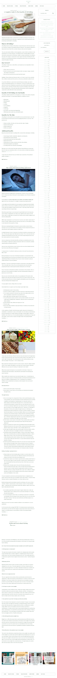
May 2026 (46, 65)
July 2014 (46, 326)
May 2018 (46, 241)
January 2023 (46, 138)
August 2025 (46, 81)
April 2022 (46, 155)
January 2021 (46, 182)
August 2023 (46, 125)
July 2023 (46, 127)
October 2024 (46, 100)
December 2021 (46, 162)
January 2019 (46, 226)
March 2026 (46, 68)
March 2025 (46, 90)
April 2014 (46, 331)
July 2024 (46, 105)
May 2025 (46, 87)
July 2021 (46, 171)
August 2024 (46, 103)
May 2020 (46, 197)
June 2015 (46, 305)
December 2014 (46, 316)
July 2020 (46, 193)
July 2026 (46, 61)
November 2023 (46, 120)
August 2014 (46, 324)
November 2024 (46, 98)
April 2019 (46, 221)
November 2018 (46, 230)
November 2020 (46, 186)
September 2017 (46, 256)
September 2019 (46, 212)
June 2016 (46, 283)
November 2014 (46, 318)
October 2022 (46, 144)
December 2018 (46, 228)
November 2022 (46, 142)
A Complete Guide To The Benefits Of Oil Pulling (18, 12)
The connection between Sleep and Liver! (18, 168)
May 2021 (46, 175)
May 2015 (46, 307)
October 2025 (46, 78)
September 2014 (46, 322)
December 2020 (46, 184)
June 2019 (46, 217)
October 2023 (46, 122)
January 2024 (46, 116)
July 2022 (46, 149)
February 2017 (46, 269)
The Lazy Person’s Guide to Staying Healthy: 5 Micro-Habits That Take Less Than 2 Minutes (47, 29)
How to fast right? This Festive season (18, 329)
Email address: (46, 45)
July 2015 (46, 304)
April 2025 (46, 89)
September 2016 (46, 278)
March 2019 (46, 223)
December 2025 (46, 74)
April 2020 (46, 199)
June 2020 (46, 195)
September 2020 (46, 190)
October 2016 (46, 276)
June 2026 (46, 63)
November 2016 (46, 274)
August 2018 (46, 236)
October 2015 (46, 298)
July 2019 (46, 215)
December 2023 (46, 118)
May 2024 (46, 109)
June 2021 (46, 173)
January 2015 (46, 315)
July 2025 (46, 83)
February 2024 (46, 114)
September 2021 (46, 168)
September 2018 (46, 234)
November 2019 (46, 208)
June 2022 (46, 151)
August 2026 (46, 59)
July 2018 (46, 237)
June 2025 (46, 85)
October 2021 (46, 166)
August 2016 (46, 280)
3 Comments (25, 166)
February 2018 (46, 247)
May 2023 (46, 131)
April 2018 (46, 243)
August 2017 (46, 258)
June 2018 (46, 239)
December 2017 (46, 250)
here (9, 156)
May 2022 (46, 153)
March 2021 (46, 179)
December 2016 (46, 272)
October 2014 (46, 320)
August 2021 (46, 169)
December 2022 (46, 140)
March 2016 (46, 289)
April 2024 (46, 111)
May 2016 (46, 285)
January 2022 (46, 160)
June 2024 (46, 107)
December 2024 (46, 96)
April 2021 (46, 177)
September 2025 (46, 79)
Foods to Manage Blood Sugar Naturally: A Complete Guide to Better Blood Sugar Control (47, 25)
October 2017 (46, 254)
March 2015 (46, 311)
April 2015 (46, 309)
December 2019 (46, 206)
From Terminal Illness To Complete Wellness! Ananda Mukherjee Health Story (8, 660)
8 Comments (24, 10)
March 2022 (46, 157)
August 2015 (46, 302)
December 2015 (46, 294)
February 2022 (46, 158)
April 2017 (46, 265)
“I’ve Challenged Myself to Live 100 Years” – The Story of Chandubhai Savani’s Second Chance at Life (21, 660)
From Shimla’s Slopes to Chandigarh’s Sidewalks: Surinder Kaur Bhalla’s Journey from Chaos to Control (35, 661)
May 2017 (46, 263)
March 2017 (46, 267)
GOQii (28, 1)
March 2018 (46, 245)
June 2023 (46, 129)
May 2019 (46, 219)
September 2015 (46, 300)
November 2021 (46, 164)
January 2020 (46, 204)
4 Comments (25, 521)
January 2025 (46, 94)
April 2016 (46, 287)
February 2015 (46, 313)
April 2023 (46, 133)
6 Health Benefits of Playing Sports (47, 21)
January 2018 (46, 248)
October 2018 (46, 232)
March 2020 (46, 201)
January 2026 (46, 72)
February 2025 (46, 92)
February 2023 (46, 136)
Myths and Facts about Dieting (18, 523)
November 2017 (46, 252)
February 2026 (46, 70)
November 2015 (46, 296)
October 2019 (46, 210)
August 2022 (46, 147)
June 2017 (46, 261)
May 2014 (46, 329)
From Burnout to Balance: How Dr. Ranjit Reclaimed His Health (49, 659)
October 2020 (46, 188)
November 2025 (46, 76)
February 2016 (46, 291)
